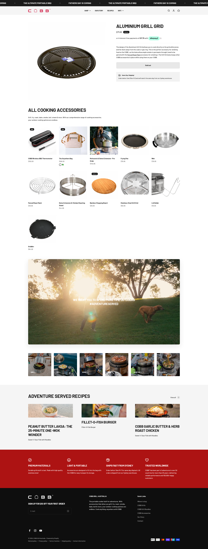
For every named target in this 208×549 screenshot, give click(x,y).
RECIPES (110, 11)
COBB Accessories (143, 513)
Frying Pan (124, 158)
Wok (153, 158)
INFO (119, 11)
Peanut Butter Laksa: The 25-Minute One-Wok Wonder (50, 430)
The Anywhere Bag (65, 158)
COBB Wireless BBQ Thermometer (40, 158)
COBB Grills (141, 505)
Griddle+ (31, 246)
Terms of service (54, 541)
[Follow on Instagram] (35, 530)
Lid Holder (155, 203)
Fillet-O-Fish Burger (99, 422)
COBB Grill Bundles (144, 509)
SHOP (86, 11)
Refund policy (32, 541)
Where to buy (142, 501)
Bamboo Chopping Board (98, 203)
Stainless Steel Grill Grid (129, 203)
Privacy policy (43, 541)
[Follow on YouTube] (40, 530)
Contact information (79, 541)
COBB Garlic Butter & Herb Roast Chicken (157, 428)
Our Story (140, 517)
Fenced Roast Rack (134, 55)
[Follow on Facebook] (29, 530)
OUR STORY (99, 11)
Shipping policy (66, 541)
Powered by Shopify (52, 538)
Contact (140, 521)
